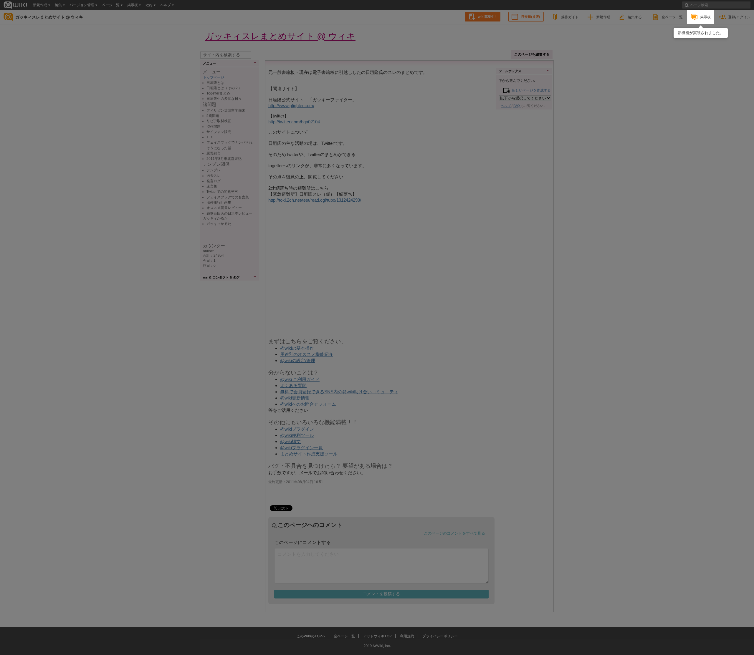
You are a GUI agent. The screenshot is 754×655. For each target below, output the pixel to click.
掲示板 (705, 17)
